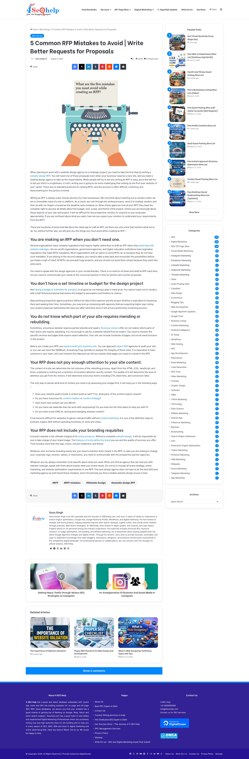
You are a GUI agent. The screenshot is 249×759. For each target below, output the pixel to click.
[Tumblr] (95, 67)
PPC (173, 348)
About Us (99, 702)
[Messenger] (116, 67)
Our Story (201, 9)
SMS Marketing (178, 459)
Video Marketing (178, 376)
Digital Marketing (143, 9)
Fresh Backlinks (89, 9)
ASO (173, 441)
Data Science (177, 408)
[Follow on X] (46, 59)
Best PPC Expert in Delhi (106, 706)
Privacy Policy (101, 733)
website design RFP (40, 175)
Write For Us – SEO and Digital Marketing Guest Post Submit (122, 742)
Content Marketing (179, 325)
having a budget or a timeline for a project (55, 289)
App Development (179, 353)
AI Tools (175, 335)
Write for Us (187, 9)
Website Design (97, 482)
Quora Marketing (179, 468)
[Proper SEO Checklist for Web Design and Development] (94, 632)
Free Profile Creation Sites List (201, 125)
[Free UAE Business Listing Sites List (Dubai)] (177, 96)
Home (35, 29)
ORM (173, 395)
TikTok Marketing (179, 399)
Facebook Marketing (181, 260)
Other (173, 279)
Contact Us (100, 711)
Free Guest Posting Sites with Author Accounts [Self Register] (202, 109)
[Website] (51, 548)
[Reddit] (109, 67)
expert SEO (122, 346)
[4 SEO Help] (43, 9)
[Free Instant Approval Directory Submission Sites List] (177, 168)
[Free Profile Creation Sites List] (177, 132)
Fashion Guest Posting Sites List (202, 179)
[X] (82, 67)
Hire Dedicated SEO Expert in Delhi (111, 719)
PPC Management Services (107, 728)
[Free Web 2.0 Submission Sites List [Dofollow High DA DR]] (177, 60)
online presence (86, 436)
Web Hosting (177, 344)
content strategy (91, 398)
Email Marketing (178, 362)
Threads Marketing (180, 274)
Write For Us (181, 754)
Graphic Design (178, 385)
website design (124, 436)
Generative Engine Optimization (185, 445)
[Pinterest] (102, 67)
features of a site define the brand (93, 440)
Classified (175, 288)
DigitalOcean (85, 754)
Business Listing (178, 321)
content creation (71, 398)
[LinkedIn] (89, 67)
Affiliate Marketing (179, 413)
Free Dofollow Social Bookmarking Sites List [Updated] (198, 195)
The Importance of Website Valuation (48, 650)
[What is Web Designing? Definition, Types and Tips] (138, 632)
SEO (173, 237)
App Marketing (178, 478)
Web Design (44, 29)
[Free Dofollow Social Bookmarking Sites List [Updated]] (177, 198)
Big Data (175, 427)
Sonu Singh (40, 59)
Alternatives (176, 358)
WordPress (176, 339)
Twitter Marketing (179, 450)
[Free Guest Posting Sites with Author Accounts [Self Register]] (177, 114)
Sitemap (98, 737)
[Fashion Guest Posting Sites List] (177, 183)
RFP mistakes (73, 482)
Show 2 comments (94, 670)
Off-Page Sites (122, 9)
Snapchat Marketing (180, 270)
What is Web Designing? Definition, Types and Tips (135, 652)
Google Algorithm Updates (183, 311)
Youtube (175, 381)
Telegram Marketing (180, 473)
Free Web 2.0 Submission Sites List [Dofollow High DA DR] (201, 55)
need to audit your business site (80, 346)
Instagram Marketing (181, 255)
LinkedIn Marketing (180, 265)
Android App (176, 418)
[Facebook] (75, 67)
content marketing (109, 418)
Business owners (110, 328)
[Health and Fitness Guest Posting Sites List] (177, 78)
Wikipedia (175, 464)
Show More (194, 212)
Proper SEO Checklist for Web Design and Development (93, 652)
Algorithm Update (168, 9)
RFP (56, 482)
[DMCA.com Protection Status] (169, 738)
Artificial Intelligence (180, 330)
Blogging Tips (177, 302)
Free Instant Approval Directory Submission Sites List (202, 163)
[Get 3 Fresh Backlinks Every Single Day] (177, 42)
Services (105, 9)
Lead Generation (179, 367)
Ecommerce (176, 298)
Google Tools (177, 316)
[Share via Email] (123, 67)
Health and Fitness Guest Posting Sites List (199, 73)
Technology (176, 404)
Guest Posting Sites (180, 284)
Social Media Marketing (182, 251)
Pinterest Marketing (180, 455)
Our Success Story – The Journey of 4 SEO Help (117, 724)
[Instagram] (68, 548)
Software (175, 390)
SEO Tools (176, 372)
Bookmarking (177, 432)
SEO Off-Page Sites (180, 246)
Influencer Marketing (180, 422)
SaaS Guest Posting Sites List (201, 143)
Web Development (179, 307)
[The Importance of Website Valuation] (50, 632)
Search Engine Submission (183, 436)
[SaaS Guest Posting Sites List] (177, 150)
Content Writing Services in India (110, 715)
